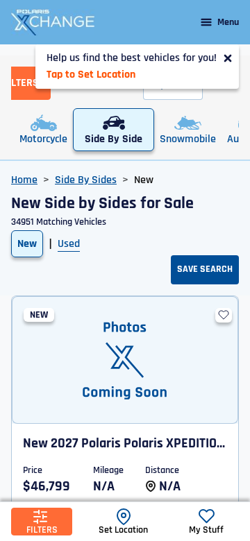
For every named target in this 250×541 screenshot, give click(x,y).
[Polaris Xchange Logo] (52, 22)
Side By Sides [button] (86, 180)
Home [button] (24, 180)
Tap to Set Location (91, 74)
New (27, 244)
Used (69, 244)
